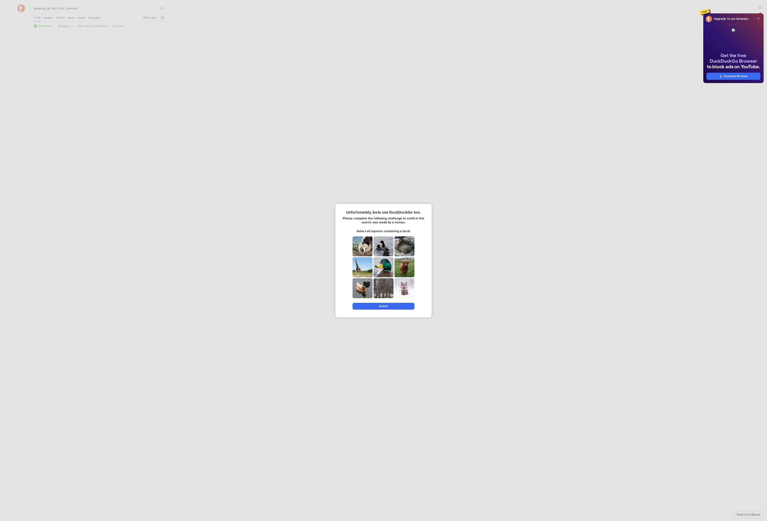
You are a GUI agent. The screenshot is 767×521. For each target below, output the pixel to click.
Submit (383, 306)
